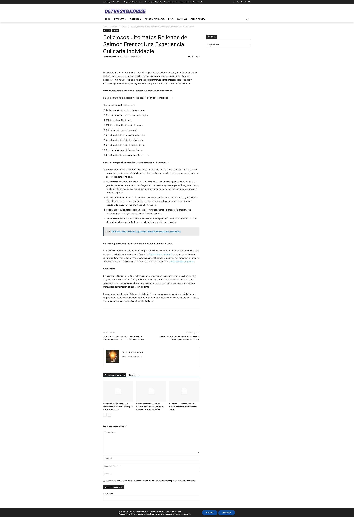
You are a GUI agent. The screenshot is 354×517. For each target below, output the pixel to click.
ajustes (187, 514)
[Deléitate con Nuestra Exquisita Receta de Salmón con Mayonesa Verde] (184, 391)
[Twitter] (241, 2)
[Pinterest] (118, 63)
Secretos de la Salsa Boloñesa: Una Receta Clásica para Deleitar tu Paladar (179, 338)
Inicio (105, 26)
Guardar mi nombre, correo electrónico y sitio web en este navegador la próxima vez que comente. (151, 480)
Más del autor (134, 375)
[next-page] (109, 415)
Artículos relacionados (115, 375)
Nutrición (113, 26)
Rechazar (226, 512)
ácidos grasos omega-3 (160, 254)
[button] (247, 19)
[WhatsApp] (125, 63)
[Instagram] (237, 2)
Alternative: (108, 493)
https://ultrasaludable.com (131, 356)
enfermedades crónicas (182, 261)
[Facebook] (233, 2)
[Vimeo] (245, 2)
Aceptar (209, 512)
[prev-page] (105, 415)
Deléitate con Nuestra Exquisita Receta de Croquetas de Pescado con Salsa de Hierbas (123, 338)
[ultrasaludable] (125, 11)
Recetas (122, 26)
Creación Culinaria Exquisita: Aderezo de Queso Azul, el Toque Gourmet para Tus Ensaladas (149, 406)
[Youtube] (249, 2)
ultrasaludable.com (113, 57)
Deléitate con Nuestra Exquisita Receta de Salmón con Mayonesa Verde (183, 406)
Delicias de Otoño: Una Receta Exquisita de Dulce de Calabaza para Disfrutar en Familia (118, 406)
